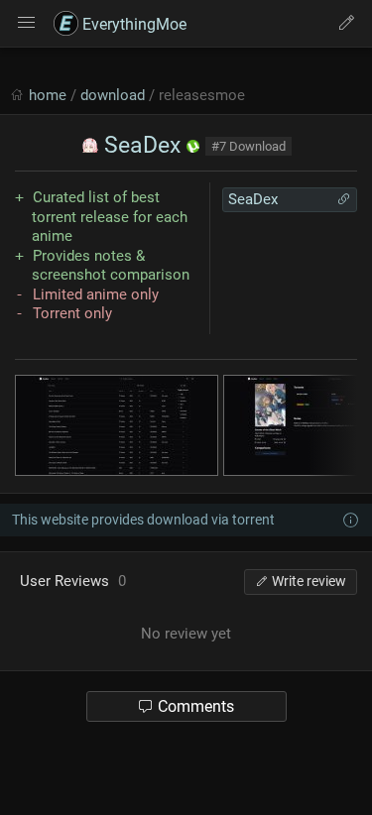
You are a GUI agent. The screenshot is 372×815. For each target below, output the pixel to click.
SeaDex (139, 145)
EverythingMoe (132, 24)
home (47, 95)
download (112, 95)
